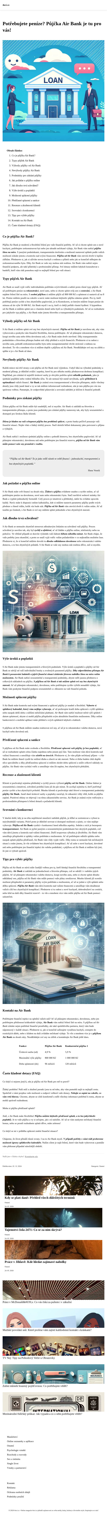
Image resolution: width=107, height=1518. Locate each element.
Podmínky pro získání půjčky (26, 175)
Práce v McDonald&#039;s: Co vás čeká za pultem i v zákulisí (37, 1302)
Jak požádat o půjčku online (26, 180)
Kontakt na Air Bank (22, 220)
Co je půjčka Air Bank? (23, 155)
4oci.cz (6, 5)
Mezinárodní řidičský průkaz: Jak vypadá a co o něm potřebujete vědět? (42, 1413)
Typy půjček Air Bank (23, 160)
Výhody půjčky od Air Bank (26, 165)
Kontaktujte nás (31, 1156)
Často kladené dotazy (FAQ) (26, 225)
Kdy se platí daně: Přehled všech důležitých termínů (40, 1197)
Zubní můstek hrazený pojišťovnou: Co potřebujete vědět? (35, 1385)
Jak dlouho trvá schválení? (25, 185)
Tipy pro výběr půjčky (23, 215)
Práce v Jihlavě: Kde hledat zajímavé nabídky (35, 1262)
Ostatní (101, 1166)
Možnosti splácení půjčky (24, 195)
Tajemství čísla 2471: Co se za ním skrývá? (33, 1229)
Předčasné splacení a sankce (25, 200)
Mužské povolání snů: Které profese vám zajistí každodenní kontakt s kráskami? (47, 1329)
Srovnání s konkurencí (23, 210)
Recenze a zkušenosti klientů (26, 205)
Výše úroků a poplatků (23, 190)
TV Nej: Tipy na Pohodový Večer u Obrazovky (29, 1357)
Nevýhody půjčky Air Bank (26, 170)
